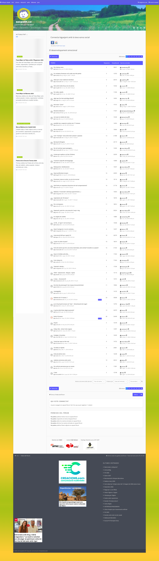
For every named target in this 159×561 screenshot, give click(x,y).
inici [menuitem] (13, 2)
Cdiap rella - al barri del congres (63, 329)
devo (56, 156)
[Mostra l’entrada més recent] (129, 67)
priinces (57, 125)
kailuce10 (124, 154)
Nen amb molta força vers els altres (64, 86)
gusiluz (57, 212)
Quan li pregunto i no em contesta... (64, 229)
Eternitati (124, 123)
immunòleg (107, 470)
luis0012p (124, 80)
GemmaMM (58, 374)
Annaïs (57, 119)
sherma (57, 331)
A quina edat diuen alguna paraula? (64, 310)
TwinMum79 (58, 113)
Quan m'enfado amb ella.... (61, 254)
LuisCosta (124, 74)
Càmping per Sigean (110, 495)
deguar (57, 237)
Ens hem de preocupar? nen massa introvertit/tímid (68, 285)
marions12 (124, 329)
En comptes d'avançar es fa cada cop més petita (67, 73)
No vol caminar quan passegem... (63, 148)
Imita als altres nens (59, 354)
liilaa (122, 373)
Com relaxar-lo (58, 260)
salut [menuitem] (28, 2)
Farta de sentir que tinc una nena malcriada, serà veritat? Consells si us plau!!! (76, 248)
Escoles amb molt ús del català (113, 515)
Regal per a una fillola (110, 490)
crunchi (123, 86)
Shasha (123, 235)
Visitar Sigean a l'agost (110, 492)
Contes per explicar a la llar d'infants (64, 154)
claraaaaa (124, 260)
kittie (56, 368)
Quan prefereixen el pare (61, 173)
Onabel (57, 162)
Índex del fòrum (25, 456)
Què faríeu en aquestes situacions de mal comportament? (70, 185)
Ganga (56, 100)
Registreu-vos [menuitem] (143, 2)
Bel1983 (57, 287)
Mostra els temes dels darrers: (83, 381)
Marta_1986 (124, 304)
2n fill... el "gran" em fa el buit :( (63, 223)
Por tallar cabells (58, 92)
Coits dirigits (108, 504)
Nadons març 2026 (109, 481)
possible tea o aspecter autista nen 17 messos (67, 123)
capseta (123, 161)
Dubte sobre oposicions (111, 498)
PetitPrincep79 (125, 273)
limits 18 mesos (58, 316)
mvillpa (57, 131)
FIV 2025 (106, 512)
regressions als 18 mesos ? (61, 198)
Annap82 (57, 88)
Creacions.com (43, 551)
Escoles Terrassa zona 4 (111, 501)
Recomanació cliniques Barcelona (114, 478)
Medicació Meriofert (110, 518)
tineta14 (57, 256)
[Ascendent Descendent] (135, 381)
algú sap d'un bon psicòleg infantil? (64, 98)
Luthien (57, 106)
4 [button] (134, 56)
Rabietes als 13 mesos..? (61, 297)
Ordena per (110, 381)
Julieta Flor (124, 98)
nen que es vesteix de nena (61, 117)
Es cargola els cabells (60, 216)
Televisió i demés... (59, 266)
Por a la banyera (58, 204)
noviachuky (124, 217)
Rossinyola (124, 266)
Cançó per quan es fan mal (61, 341)
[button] (141, 56)
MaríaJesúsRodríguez (127, 111)
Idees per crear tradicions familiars (64, 80)
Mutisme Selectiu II (59, 111)
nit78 (122, 279)
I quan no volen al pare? (60, 241)
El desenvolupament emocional (63, 50)
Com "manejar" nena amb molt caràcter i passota (68, 136)
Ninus (56, 312)
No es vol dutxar (58, 129)
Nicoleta (57, 75)
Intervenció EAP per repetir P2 (62, 235)
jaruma (57, 144)
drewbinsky (124, 67)
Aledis (56, 69)
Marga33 (57, 175)
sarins (56, 362)
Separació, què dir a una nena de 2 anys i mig (67, 210)
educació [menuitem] (23, 2)
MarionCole (124, 117)
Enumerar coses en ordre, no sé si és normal (66, 179)
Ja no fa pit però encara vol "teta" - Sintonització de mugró (70, 304)
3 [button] (131, 56)
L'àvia (55, 372)
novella (57, 262)
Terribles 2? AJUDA (59, 347)
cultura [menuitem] (17, 2)
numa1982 (58, 337)
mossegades (57, 291)
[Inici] (24, 17)
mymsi (123, 173)
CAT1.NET (96, 440)
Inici (17, 456)
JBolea (56, 349)
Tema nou (54, 56)
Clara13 (123, 136)
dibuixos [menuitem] (33, 2)
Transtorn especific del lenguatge (63, 160)
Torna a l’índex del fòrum (58, 394)
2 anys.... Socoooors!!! (60, 279)
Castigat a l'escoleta (59, 335)
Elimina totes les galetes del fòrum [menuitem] (117, 456)
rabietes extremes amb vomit (62, 360)
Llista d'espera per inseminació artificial (115, 509)
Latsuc (123, 105)
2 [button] (129, 56)
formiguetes (58, 193)
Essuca (123, 298)
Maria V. (123, 229)
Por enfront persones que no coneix (64, 366)
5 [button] (136, 56)
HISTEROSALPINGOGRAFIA (111, 506)
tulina (56, 318)
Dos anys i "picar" (59, 104)
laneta (56, 306)
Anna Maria (124, 148)
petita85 (57, 274)
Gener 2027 (107, 475)
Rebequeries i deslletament (61, 167)
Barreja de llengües (59, 142)
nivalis (56, 356)
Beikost (57, 169)
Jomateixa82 (58, 81)
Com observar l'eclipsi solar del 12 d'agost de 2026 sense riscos (122, 484)
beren (123, 129)
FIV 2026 (106, 473)
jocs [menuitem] (38, 2)
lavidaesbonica (59, 281)
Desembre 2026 (108, 487)
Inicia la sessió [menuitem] (154, 2)
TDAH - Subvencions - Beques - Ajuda (64, 273)
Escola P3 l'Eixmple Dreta (111, 521)
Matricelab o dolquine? (111, 467)
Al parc (56, 323)
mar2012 (57, 293)
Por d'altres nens (58, 67)
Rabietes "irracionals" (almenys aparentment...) (67, 192)
